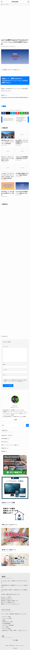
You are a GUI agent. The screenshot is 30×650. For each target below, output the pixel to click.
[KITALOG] (15, 1)
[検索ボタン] (28, 1)
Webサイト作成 (8, 435)
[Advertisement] (15, 21)
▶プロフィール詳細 (6, 597)
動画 (5, 451)
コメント (5, 346)
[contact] (16, 419)
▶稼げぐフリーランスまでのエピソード (10, 604)
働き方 (5, 448)
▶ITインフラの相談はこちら (8, 602)
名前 (4, 364)
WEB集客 (6, 438)
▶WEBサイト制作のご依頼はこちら (9, 600)
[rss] (15, 640)
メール (5, 369)
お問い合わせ (11, 645)
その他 (4, 106)
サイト (4, 375)
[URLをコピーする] (26, 113)
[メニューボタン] (1, 1)
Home (7, 645)
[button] (3, 113)
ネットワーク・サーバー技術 (11, 445)
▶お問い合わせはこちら (7, 598)
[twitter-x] (14, 419)
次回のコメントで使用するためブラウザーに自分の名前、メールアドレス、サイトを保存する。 (15, 380)
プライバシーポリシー (19, 645)
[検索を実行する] (27, 425)
